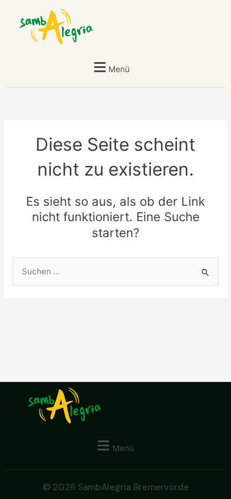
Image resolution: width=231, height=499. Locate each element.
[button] (110, 67)
